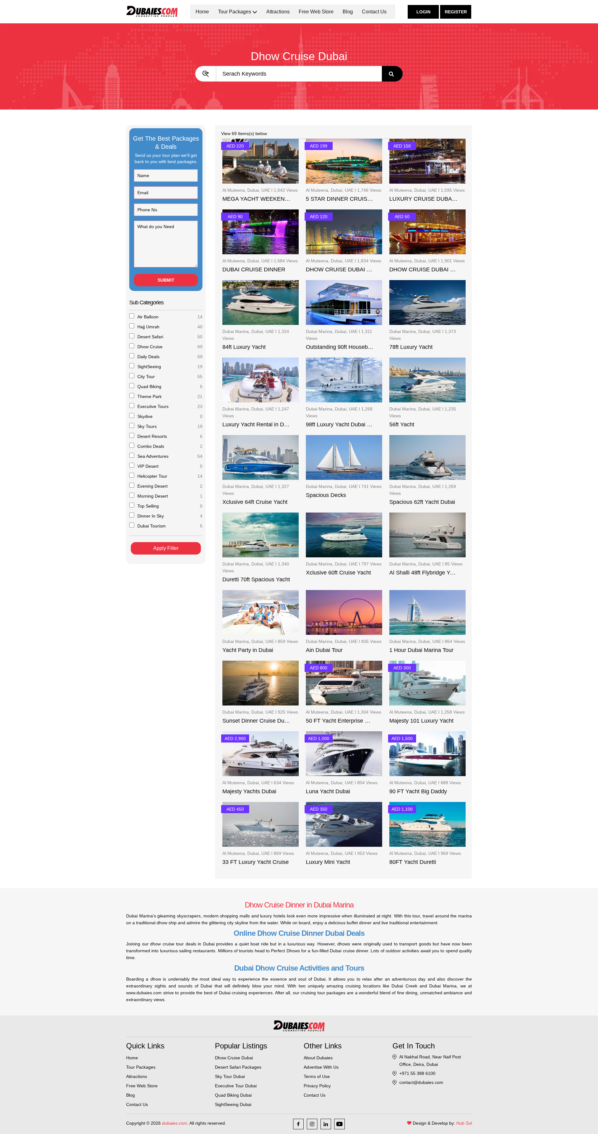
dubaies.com (174, 1123)
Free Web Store (316, 11)
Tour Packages (140, 1067)
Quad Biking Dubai (233, 1095)
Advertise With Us (321, 1067)
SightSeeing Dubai (233, 1104)
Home (202, 11)
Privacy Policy (317, 1085)
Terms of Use (317, 1076)
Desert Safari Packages (238, 1067)
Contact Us (374, 11)
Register (456, 11)
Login (423, 11)
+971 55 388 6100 (417, 1073)
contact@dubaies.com (421, 1082)
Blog (348, 11)
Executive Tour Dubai (236, 1085)
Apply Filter (165, 548)
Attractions (278, 11)
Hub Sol (464, 1123)
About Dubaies (318, 1057)
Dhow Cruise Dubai (234, 1057)
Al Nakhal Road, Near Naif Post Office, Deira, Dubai (430, 1060)
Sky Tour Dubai (230, 1076)
